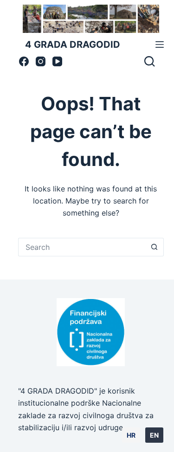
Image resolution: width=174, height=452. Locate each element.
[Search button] (154, 247)
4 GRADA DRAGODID (72, 44)
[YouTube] (57, 61)
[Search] (149, 61)
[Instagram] (40, 61)
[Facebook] (24, 61)
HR (131, 435)
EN (154, 435)
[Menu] (159, 44)
